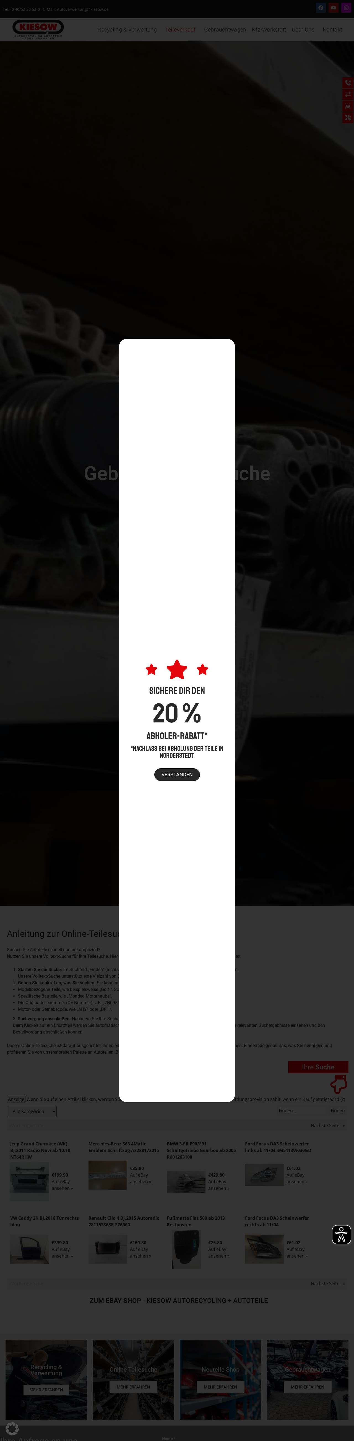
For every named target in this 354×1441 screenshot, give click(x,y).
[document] (177, 720)
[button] (12, 1429)
